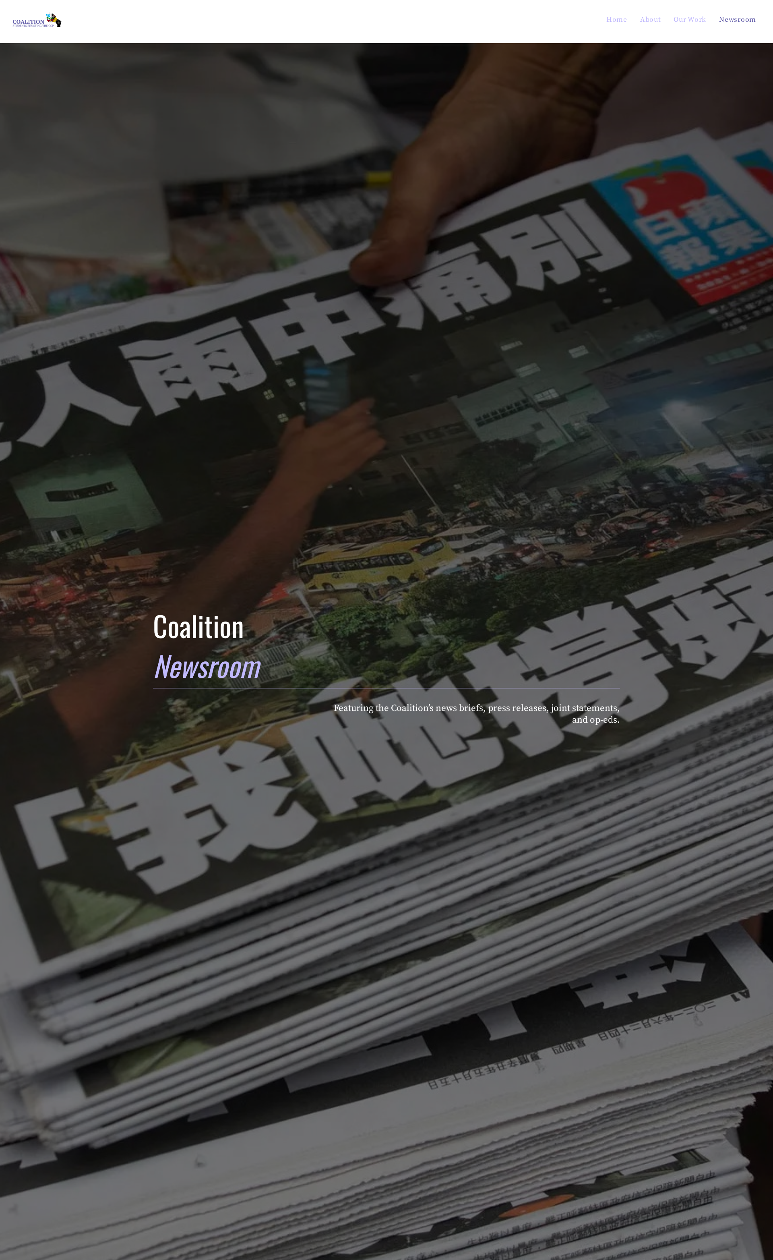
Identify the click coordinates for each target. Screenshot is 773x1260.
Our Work (690, 19)
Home (616, 19)
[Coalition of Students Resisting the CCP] (37, 25)
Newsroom (737, 19)
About (650, 19)
